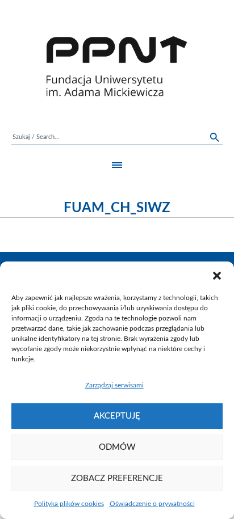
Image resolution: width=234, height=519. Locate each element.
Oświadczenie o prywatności (152, 503)
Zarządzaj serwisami (114, 385)
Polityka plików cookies (69, 503)
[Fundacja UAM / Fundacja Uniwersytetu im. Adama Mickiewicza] (117, 66)
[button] (217, 275)
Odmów (117, 447)
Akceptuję (117, 416)
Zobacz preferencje (117, 478)
